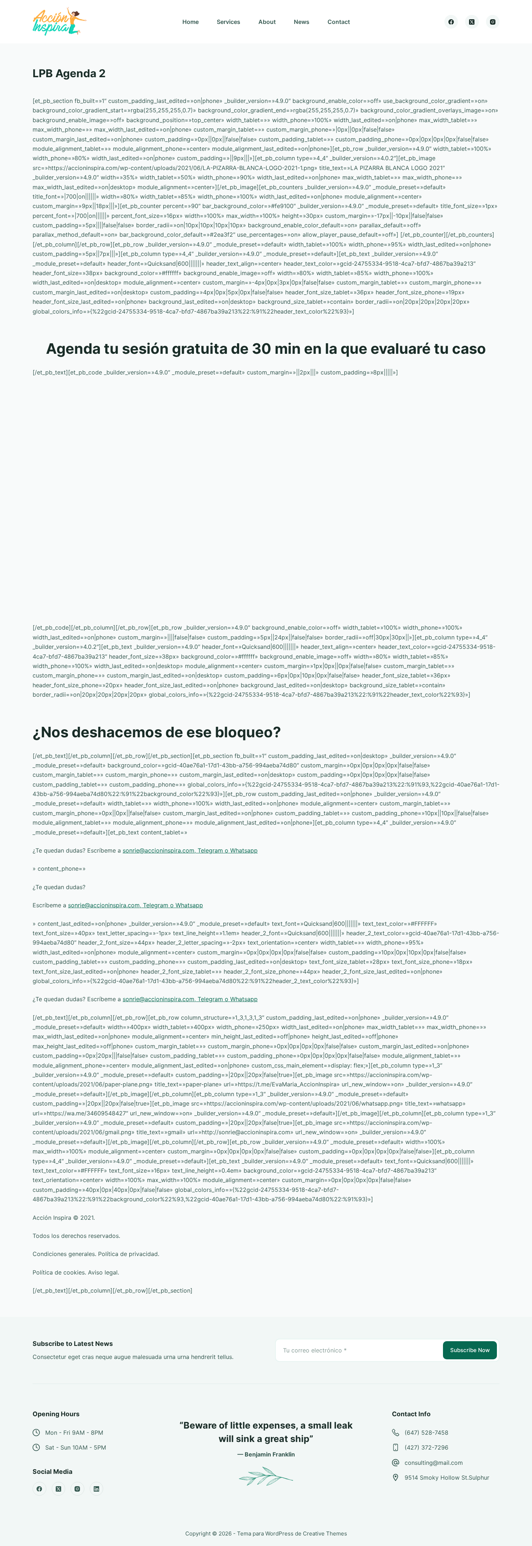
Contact (339, 21)
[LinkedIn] (97, 1489)
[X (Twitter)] (472, 22)
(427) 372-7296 (426, 1447)
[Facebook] (451, 22)
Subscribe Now (470, 1350)
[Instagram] (493, 22)
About (267, 21)
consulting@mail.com (434, 1462)
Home (190, 21)
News (301, 21)
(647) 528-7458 (426, 1432)
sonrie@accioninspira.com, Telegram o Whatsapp (190, 850)
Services (228, 21)
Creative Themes (325, 1533)
